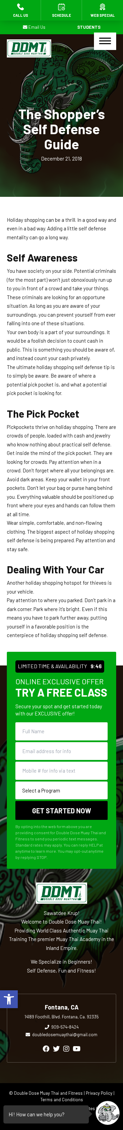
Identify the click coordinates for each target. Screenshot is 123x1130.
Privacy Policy (99, 1093)
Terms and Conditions (61, 1099)
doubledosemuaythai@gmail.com (64, 1034)
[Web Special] (102, 10)
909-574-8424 (65, 1027)
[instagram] (66, 1048)
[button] (9, 999)
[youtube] (77, 1048)
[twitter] (56, 1048)
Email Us (36, 27)
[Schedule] (61, 10)
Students (88, 27)
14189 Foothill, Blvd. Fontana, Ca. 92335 (62, 1016)
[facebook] (46, 1048)
